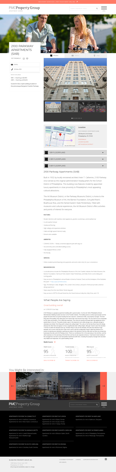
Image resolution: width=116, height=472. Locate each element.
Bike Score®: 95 (92, 360)
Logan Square (83, 142)
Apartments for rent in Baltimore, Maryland (88, 419)
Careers (78, 459)
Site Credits (62, 462)
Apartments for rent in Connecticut (22, 416)
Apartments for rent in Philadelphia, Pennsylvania (90, 433)
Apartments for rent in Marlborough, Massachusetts (20, 437)
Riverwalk (82, 139)
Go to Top (110, 466)
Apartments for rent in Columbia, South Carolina (23, 447)
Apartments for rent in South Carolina (23, 444)
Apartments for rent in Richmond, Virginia (54, 447)
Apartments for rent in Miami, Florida (53, 419)
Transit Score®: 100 (72, 360)
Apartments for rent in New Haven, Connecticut (23, 422)
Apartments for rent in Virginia (54, 444)
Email (16, 64)
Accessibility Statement (66, 459)
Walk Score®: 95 (49, 360)
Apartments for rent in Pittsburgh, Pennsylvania (90, 436)
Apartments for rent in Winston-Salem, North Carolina (55, 434)
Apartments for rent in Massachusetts (23, 430)
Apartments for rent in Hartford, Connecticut (22, 419)
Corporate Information (90, 459)
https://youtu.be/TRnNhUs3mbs (59, 281)
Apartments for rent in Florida (54, 416)
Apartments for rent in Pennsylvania (89, 430)
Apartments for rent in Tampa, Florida (53, 424)
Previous (46, 79)
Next (104, 79)
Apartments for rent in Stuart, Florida (53, 422)
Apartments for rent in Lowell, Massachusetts (23, 433)
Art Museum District (85, 144)
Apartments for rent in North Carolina (57, 430)
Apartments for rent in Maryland (88, 416)
